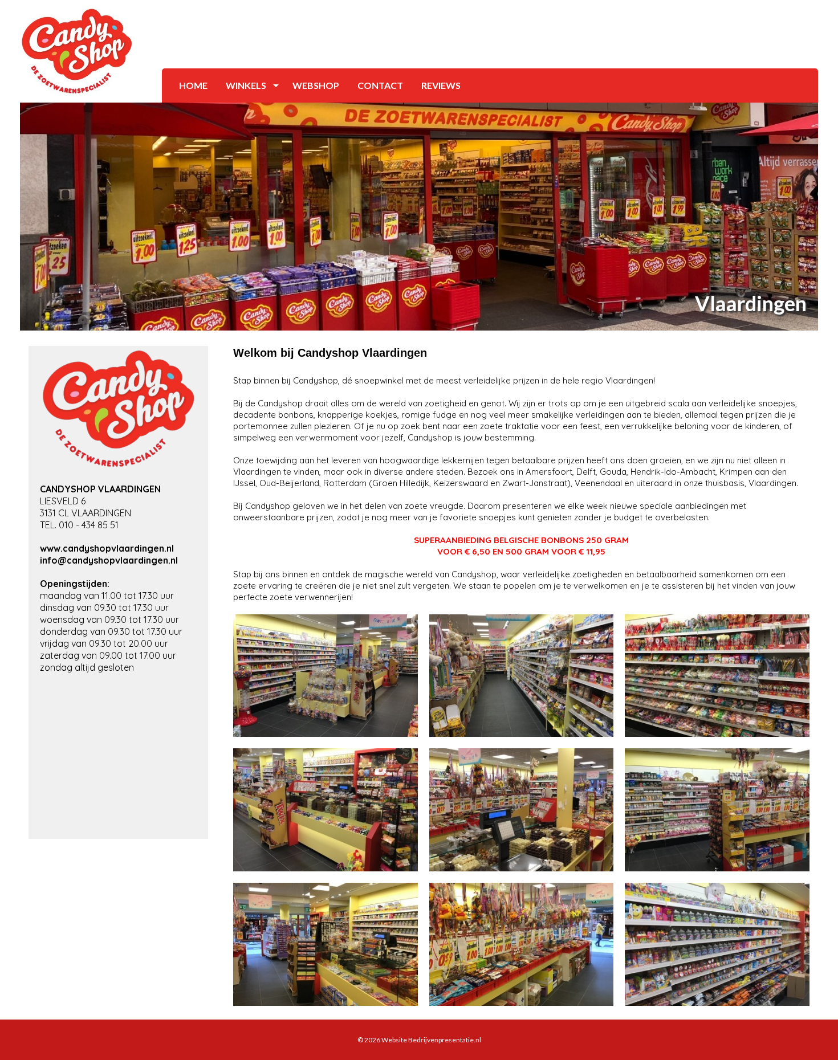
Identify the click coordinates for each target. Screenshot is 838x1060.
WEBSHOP (315, 85)
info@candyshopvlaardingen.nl (109, 560)
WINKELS (246, 85)
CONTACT (380, 85)
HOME (193, 85)
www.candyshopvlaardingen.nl (107, 548)
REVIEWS (441, 85)
